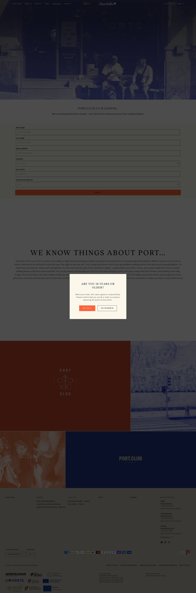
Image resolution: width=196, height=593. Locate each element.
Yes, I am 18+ (87, 308)
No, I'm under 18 (107, 308)
